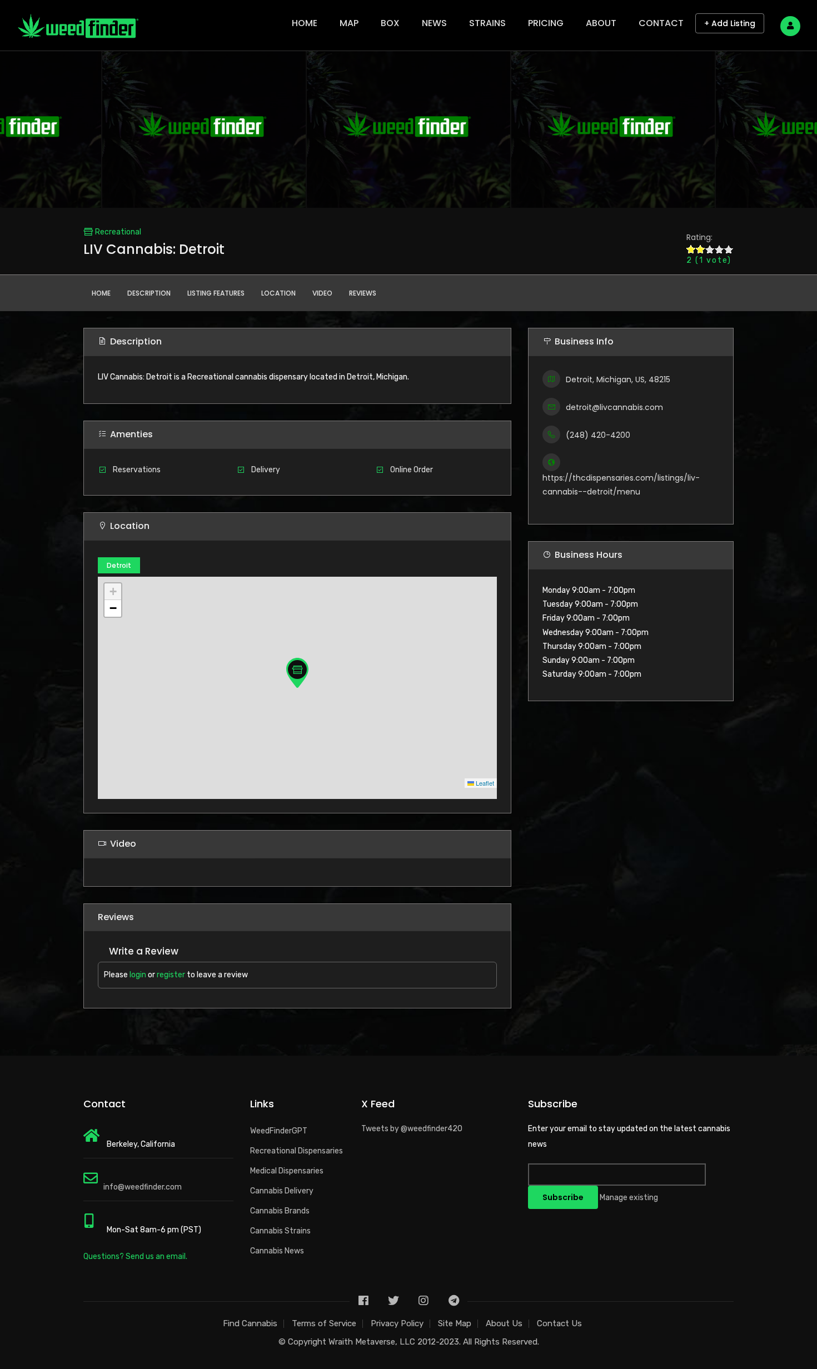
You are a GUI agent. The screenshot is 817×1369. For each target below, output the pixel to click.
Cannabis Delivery (281, 1191)
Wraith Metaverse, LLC (371, 1342)
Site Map (454, 1323)
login (137, 975)
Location (278, 293)
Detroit (119, 565)
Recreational (118, 232)
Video (322, 293)
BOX (390, 23)
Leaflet (484, 782)
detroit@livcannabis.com (614, 407)
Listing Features (216, 293)
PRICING (546, 23)
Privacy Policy (397, 1323)
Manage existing (629, 1197)
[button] (297, 673)
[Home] (78, 23)
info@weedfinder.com (142, 1187)
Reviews (362, 293)
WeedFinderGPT (278, 1131)
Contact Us (559, 1323)
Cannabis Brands (280, 1211)
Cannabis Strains (280, 1231)
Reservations (137, 469)
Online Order (411, 469)
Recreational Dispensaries (296, 1151)
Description (149, 293)
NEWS (434, 23)
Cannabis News (277, 1251)
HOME (304, 23)
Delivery (265, 469)
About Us (504, 1323)
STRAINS (487, 23)
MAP (349, 23)
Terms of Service (324, 1323)
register (171, 975)
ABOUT (601, 23)
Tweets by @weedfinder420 (411, 1128)
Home (101, 293)
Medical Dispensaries (286, 1171)
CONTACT (661, 23)
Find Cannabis (250, 1323)
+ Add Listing (729, 23)
